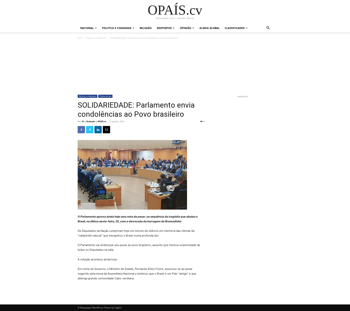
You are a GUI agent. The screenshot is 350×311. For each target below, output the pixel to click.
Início (80, 38)
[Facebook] (81, 129)
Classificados (235, 28)
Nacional (87, 28)
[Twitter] (89, 129)
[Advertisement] (175, 67)
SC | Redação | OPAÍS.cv (94, 121)
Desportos (164, 28)
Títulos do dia (105, 96)
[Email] (106, 129)
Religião (146, 28)
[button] (268, 28)
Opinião (185, 28)
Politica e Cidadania (116, 28)
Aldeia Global (209, 28)
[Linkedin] (98, 129)
